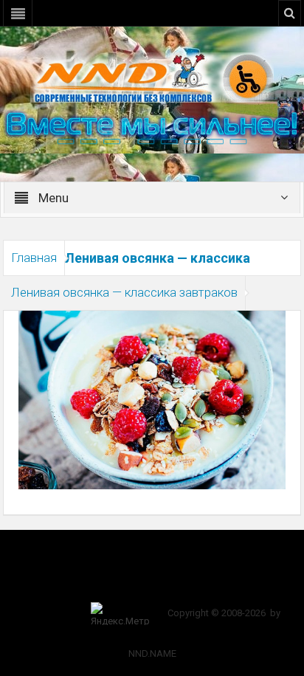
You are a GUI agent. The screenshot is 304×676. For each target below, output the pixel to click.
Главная (34, 257)
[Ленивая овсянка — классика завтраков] (152, 399)
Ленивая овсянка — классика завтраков (124, 292)
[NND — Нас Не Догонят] (152, 77)
